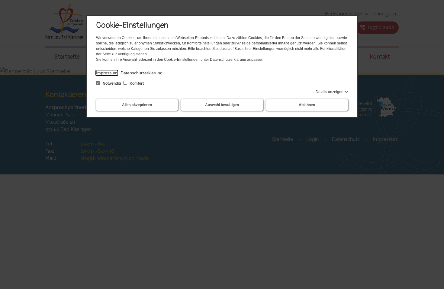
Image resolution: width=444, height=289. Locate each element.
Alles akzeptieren (137, 105)
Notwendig (112, 83)
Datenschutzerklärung (141, 72)
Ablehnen (307, 105)
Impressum (106, 72)
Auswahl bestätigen (222, 105)
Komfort (136, 83)
